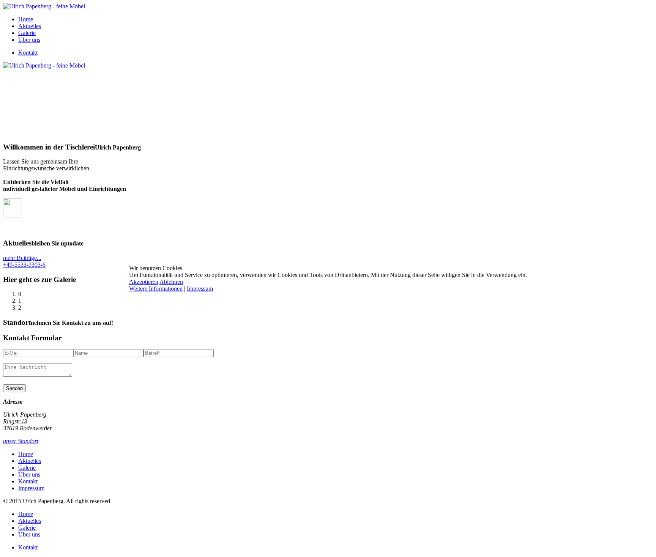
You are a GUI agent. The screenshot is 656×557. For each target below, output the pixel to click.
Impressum (200, 288)
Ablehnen (171, 281)
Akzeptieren (143, 281)
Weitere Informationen (156, 288)
